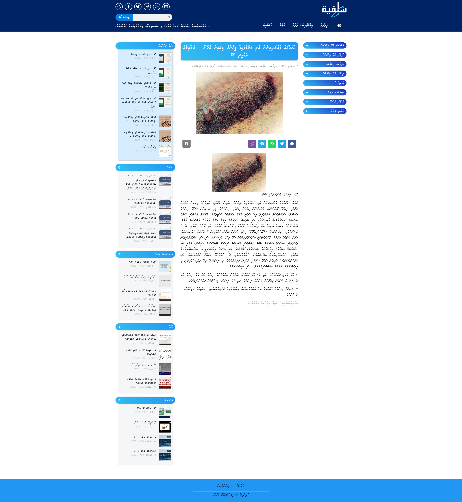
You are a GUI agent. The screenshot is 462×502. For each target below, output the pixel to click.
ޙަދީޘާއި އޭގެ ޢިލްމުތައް (333, 55)
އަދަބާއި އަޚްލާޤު (337, 102)
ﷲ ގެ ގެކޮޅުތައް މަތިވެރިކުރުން (143, 365)
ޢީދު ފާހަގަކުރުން (149, 147)
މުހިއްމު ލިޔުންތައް (248, 66)
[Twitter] (137, 6)
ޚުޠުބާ (282, 25)
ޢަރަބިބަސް (339, 83)
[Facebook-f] (128, 6)
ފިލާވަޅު (324, 25)
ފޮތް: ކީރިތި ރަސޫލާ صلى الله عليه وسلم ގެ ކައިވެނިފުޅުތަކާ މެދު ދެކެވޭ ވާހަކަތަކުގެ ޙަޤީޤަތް (138, 102)
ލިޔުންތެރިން (223, 486)
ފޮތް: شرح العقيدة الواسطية (143, 54)
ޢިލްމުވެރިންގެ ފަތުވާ (303, 25)
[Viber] (156, 6)
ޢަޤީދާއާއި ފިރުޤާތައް (335, 64)
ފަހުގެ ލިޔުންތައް (165, 46)
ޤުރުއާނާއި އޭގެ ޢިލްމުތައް (332, 45)
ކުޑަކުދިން (267, 25)
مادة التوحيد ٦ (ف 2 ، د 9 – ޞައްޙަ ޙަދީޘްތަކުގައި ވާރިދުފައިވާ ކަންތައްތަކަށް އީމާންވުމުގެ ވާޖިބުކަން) (141, 233)
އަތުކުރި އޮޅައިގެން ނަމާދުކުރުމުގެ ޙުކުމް (140, 277)
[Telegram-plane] (147, 6)
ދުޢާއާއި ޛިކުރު (337, 111)
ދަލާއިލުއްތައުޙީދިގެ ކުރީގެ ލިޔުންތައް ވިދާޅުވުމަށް (273, 303)
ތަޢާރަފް (240, 486)
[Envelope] (166, 6)
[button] (292, 144)
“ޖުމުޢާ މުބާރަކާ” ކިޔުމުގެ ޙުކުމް (142, 263)
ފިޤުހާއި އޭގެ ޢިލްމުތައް (333, 73)
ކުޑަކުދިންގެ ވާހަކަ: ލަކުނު (145, 423)
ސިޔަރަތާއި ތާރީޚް (336, 92)
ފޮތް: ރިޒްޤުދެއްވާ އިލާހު (146, 409)
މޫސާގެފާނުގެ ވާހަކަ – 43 (145, 451)
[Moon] (119, 6)
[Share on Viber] (252, 144)
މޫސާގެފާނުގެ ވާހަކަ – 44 (145, 437)
